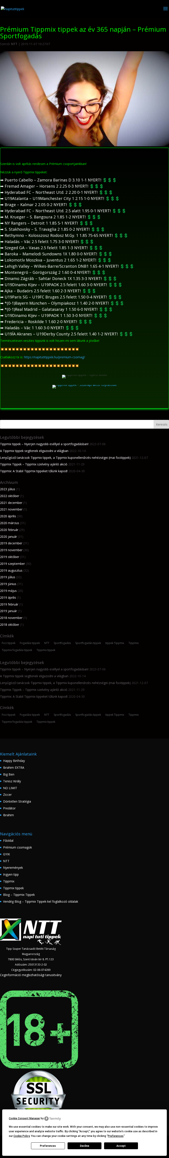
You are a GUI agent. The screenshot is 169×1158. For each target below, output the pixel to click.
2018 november (11, 618)
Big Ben (8, 774)
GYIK (6, 854)
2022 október (9, 496)
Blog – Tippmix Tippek (19, 895)
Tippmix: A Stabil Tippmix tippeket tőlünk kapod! (34, 471)
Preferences (48, 1145)
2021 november (11, 509)
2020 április (8, 516)
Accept (121, 1145)
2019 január (8, 611)
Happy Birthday (14, 761)
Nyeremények (13, 867)
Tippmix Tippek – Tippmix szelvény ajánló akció (33, 464)
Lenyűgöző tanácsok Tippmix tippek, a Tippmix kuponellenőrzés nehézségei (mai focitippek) (65, 458)
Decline (84, 1145)
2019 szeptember (12, 564)
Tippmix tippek (46, 650)
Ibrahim (8, 815)
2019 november (11, 550)
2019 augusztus (11, 570)
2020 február (9, 530)
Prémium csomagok (17, 847)
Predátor (9, 808)
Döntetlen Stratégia (17, 801)
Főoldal (8, 840)
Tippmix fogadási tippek (17, 650)
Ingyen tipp (11, 874)
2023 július (7, 489)
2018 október (9, 624)
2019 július (7, 577)
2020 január (8, 536)
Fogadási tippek (30, 643)
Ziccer (7, 794)
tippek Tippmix (114, 643)
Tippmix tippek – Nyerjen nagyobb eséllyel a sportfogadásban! (44, 444)
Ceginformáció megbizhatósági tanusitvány (31, 975)
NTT (14, 44)
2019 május (8, 591)
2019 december (11, 543)
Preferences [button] (115, 1136)
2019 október (9, 557)
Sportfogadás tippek (88, 643)
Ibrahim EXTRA (13, 767)
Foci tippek (8, 643)
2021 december (11, 503)
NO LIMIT (10, 788)
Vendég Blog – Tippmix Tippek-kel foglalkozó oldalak (40, 901)
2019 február (9, 604)
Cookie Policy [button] (21, 1136)
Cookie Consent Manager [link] (24, 1118)
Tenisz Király (12, 781)
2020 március (9, 523)
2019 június (8, 584)
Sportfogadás (62, 643)
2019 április (8, 597)
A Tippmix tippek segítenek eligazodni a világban (34, 451)
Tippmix (134, 643)
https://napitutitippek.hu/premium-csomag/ (54, 357)
